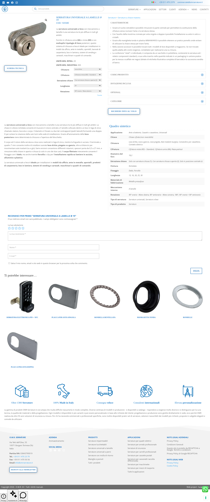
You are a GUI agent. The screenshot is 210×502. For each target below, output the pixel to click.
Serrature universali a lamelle (100, 448)
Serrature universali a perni (99, 452)
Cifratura (65, 75)
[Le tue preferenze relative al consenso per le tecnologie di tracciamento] (205, 497)
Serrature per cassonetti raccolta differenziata (141, 460)
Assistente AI (12, 500)
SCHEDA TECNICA (15, 68)
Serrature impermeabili (98, 441)
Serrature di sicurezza (137, 448)
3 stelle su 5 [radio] (16, 228)
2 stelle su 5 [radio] (12, 228)
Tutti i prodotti (94, 463)
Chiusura (65, 69)
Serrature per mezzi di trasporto (141, 468)
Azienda (183, 10)
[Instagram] (16, 2)
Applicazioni (150, 10)
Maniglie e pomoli (95, 459)
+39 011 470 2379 (167, 2)
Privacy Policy (172, 441)
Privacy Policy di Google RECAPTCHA (182, 454)
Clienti (172, 10)
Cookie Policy (172, 466)
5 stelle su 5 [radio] (23, 228)
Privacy (3, 500)
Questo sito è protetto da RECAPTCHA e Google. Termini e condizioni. (183, 449)
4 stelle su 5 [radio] (19, 228)
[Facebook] (12, 2)
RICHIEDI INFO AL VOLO (124, 111)
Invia (196, 271)
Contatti (204, 10)
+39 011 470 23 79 (21, 456)
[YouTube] (8, 2)
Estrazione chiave (65, 80)
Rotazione (65, 91)
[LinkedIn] (3, 2)
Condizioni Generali (175, 445)
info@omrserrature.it (24, 462)
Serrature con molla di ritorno (100, 456)
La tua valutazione (15, 225)
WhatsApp (23, 500)
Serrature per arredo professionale (142, 445)
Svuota (99, 95)
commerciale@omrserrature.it (190, 2)
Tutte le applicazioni (136, 472)
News (194, 10)
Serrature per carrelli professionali (142, 452)
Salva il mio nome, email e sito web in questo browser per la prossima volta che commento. (49, 263)
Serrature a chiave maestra (129, 17)
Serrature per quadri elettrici (139, 441)
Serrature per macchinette (138, 465)
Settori (162, 10)
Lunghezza (65, 86)
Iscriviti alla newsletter (23, 470)
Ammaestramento (56, 441)
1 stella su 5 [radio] (9, 228)
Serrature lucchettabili (97, 445)
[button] (46, 20)
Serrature (133, 10)
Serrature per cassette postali (140, 456)
